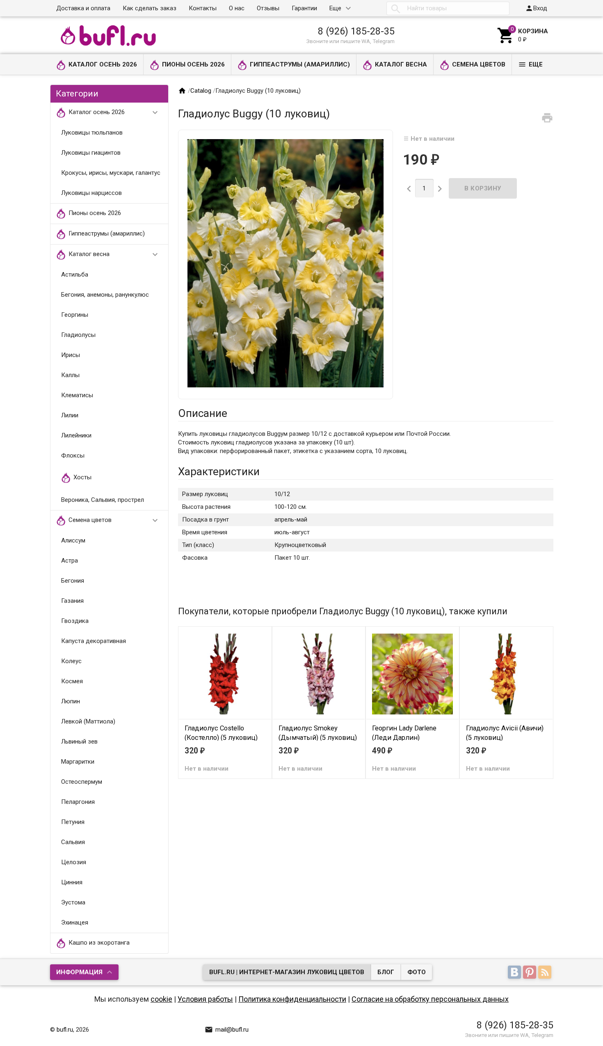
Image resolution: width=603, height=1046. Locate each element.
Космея (72, 681)
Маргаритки (77, 761)
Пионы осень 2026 (193, 64)
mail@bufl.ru (227, 1029)
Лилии (69, 415)
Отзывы (268, 8)
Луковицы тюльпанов (92, 132)
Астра (69, 560)
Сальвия (73, 842)
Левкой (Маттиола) (88, 721)
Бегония (72, 580)
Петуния (73, 822)
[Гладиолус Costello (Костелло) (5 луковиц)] (225, 673)
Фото (416, 972)
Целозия (73, 862)
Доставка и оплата (83, 8)
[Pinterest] (530, 973)
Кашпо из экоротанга (99, 942)
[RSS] (545, 973)
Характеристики (219, 471)
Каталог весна (401, 64)
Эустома (73, 902)
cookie (161, 999)
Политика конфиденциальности (292, 999)
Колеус (71, 661)
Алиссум (73, 540)
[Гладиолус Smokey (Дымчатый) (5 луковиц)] (319, 673)
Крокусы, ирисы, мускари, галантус (110, 172)
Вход (536, 8)
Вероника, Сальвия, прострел (102, 500)
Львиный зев (79, 741)
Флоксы (73, 455)
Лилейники (76, 435)
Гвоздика (75, 621)
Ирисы (70, 355)
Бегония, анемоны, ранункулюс (105, 294)
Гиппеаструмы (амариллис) (300, 64)
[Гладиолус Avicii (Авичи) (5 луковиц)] (506, 673)
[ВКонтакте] (515, 973)
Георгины (74, 314)
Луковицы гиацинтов (91, 152)
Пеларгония (78, 802)
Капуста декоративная (93, 641)
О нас (236, 8)
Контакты (203, 8)
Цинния (71, 882)
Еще (335, 8)
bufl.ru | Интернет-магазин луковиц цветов (286, 972)
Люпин (70, 701)
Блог (385, 972)
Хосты (82, 477)
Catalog (200, 90)
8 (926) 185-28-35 (356, 31)
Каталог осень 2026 (103, 64)
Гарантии (304, 8)
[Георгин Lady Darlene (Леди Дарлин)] (412, 673)
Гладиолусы (78, 335)
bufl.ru (65, 1029)
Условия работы (205, 999)
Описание (202, 413)
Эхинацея (74, 922)
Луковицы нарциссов (91, 193)
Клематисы (77, 395)
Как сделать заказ (149, 8)
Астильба (74, 274)
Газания (72, 600)
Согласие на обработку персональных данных (430, 999)
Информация (79, 972)
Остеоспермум (81, 781)
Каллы (70, 375)
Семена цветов (478, 64)
